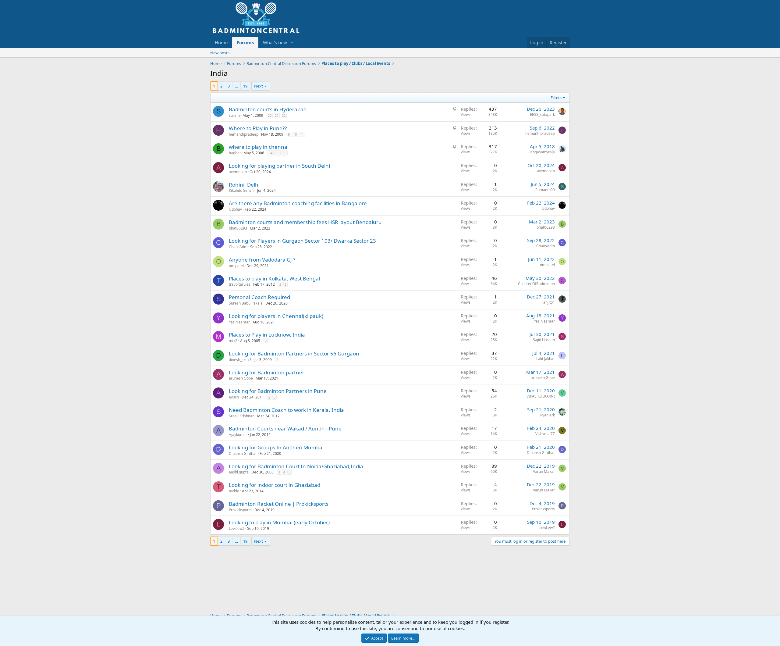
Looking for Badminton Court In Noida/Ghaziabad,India (296, 466)
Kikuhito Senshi (241, 190)
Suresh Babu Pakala (246, 303)
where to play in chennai (259, 146)
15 (277, 153)
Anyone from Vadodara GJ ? (262, 259)
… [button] (236, 86)
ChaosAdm (238, 246)
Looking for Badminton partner (266, 372)
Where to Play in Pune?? (258, 128)
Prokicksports (240, 509)
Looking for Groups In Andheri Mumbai (276, 447)
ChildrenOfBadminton (536, 283)
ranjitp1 (548, 302)
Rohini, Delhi (244, 184)
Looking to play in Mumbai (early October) (279, 522)
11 (302, 134)
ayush (234, 397)
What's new (275, 42)
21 (276, 115)
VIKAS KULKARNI (540, 396)
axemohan (238, 171)
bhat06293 (238, 228)
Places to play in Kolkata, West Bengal (274, 278)
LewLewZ (236, 528)
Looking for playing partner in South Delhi (279, 165)
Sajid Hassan (544, 339)
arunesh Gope (241, 378)
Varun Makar (544, 471)
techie (234, 491)
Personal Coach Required (259, 297)
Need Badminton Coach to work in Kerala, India (286, 409)
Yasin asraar (239, 322)
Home (221, 42)
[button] (292, 42)
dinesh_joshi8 (240, 359)
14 (270, 153)
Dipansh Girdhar (243, 453)
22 (283, 115)
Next (258, 86)
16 (284, 153)
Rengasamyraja (541, 152)
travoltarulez (239, 284)
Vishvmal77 (545, 433)
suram (234, 115)
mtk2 (233, 340)
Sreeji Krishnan (241, 416)
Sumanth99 (545, 189)
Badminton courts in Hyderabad (268, 109)
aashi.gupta (239, 472)
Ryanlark (547, 415)
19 (245, 86)
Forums (245, 42)
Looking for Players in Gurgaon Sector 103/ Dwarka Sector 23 (302, 240)
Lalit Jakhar (545, 358)
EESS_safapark (542, 114)
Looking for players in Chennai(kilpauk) (276, 315)
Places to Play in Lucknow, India (267, 334)
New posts (219, 52)
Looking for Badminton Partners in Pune (278, 390)
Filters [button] (556, 97)
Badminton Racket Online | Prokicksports (278, 503)
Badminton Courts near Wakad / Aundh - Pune (285, 428)
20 (269, 115)
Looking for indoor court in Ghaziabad (274, 484)
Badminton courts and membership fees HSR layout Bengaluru (305, 222)
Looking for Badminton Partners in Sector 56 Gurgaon (294, 353)
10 (295, 134)
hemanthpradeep (243, 134)
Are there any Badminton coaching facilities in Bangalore (298, 203)
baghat (235, 152)
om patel (236, 265)
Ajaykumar (238, 434)
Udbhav (235, 209)
